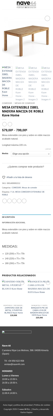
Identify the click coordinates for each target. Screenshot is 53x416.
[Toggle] (4, 167)
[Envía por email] (19, 201)
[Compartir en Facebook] (9, 201)
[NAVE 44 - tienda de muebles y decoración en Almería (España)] (26, 5)
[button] (3, 4)
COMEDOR (7, 103)
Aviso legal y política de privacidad (17, 405)
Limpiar (48, 149)
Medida (5, 154)
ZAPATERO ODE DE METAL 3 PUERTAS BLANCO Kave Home (13, 310)
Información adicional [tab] (13, 223)
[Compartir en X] (14, 201)
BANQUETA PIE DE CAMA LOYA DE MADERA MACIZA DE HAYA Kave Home (39, 311)
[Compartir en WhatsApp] (4, 201)
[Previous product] (10, 124)
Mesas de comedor (25, 103)
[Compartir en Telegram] (24, 201)
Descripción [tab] (8, 217)
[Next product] (4, 124)
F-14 (12, 192)
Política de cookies (42, 405)
